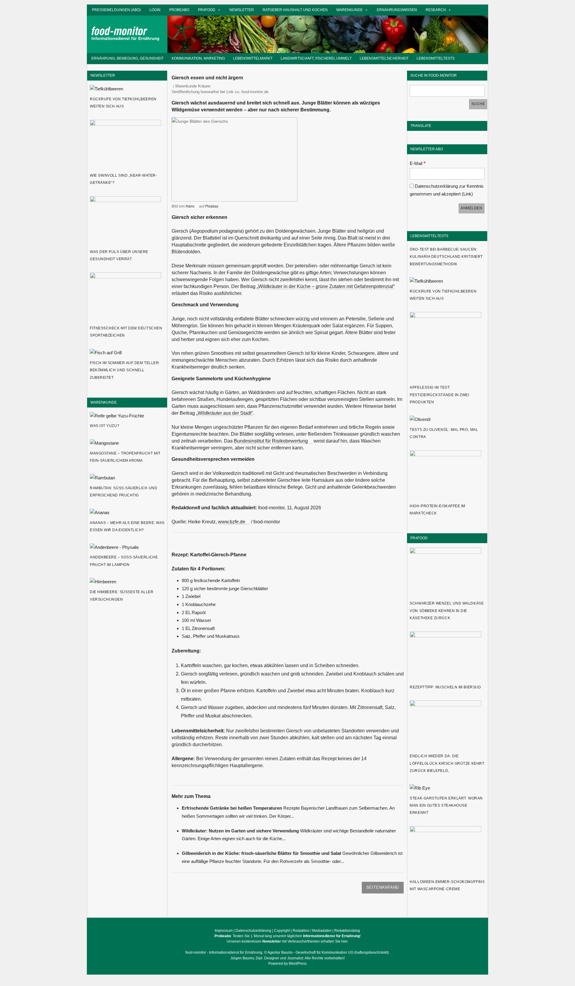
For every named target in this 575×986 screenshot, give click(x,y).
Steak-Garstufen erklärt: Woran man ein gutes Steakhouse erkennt (446, 805)
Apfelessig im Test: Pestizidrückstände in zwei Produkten (439, 394)
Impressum (224, 931)
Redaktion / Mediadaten (312, 931)
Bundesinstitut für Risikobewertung (271, 440)
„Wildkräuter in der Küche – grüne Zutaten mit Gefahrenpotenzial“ (326, 286)
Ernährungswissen (397, 10)
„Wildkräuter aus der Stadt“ (224, 413)
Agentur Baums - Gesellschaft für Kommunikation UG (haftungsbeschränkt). (328, 952)
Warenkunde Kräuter (193, 86)
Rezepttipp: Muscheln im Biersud (445, 687)
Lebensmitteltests (436, 58)
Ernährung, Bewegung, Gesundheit (127, 58)
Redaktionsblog (347, 931)
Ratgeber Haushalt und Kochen (295, 10)
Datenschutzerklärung (253, 931)
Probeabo (179, 10)
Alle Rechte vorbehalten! (325, 958)
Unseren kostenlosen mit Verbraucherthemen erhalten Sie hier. (287, 941)
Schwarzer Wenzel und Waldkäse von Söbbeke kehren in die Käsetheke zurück (447, 610)
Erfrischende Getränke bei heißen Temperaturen (232, 808)
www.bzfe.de (231, 521)
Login (155, 10)
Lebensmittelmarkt (253, 58)
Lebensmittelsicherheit (384, 58)
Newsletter (241, 10)
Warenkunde (349, 10)
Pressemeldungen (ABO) (116, 10)
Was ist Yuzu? (104, 426)
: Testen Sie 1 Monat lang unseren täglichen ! (287, 936)
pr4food (206, 10)
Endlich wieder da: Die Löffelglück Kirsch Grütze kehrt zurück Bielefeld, (447, 763)
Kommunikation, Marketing (198, 58)
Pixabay (211, 206)
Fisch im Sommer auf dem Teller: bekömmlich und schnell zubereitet (125, 370)
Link (467, 193)
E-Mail (418, 163)
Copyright (282, 931)
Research (436, 10)
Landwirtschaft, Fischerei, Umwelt (316, 58)
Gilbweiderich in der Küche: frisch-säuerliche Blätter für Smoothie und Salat (261, 853)
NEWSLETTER (102, 75)
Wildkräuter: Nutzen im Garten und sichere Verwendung (240, 830)
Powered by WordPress (287, 963)
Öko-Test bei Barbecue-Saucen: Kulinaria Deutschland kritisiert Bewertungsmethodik (446, 256)
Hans (190, 206)
